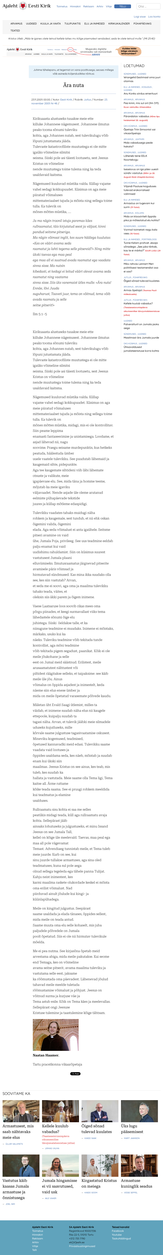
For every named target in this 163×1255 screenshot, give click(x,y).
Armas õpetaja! (133, 290)
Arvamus (16, 23)
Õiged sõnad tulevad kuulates (141, 280)
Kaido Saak (90, 1138)
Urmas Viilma (52, 1148)
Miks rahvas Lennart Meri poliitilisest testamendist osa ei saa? (141, 267)
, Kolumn (139, 213)
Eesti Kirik (39, 6)
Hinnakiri (75, 6)
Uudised (31, 23)
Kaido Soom (91, 1192)
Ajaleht (10, 6)
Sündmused (130, 74)
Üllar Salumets (14, 1144)
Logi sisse (140, 16)
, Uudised (141, 74)
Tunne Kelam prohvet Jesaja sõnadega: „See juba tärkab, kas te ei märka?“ (141, 246)
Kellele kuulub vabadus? (138, 303)
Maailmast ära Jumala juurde (141, 337)
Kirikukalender (119, 23)
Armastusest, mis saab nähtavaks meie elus (18, 1132)
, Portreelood (149, 239)
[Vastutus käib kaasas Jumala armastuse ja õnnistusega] (21, 1175)
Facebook (118, 1230)
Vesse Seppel (131, 1192)
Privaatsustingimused (82, 1246)
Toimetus (62, 6)
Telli (34, 1250)
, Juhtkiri (139, 139)
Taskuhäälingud (121, 1238)
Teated (15, 30)
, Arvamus (139, 99)
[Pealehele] (23, 8)
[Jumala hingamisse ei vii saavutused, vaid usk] (60, 1175)
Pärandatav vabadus (137, 116)
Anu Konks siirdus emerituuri (141, 93)
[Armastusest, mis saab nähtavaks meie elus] (21, 1121)
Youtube (117, 1234)
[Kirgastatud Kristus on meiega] (100, 1175)
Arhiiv (100, 6)
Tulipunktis (72, 23)
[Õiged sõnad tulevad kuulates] (100, 1121)
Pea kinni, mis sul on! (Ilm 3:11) (141, 103)
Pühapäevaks (142, 23)
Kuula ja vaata (50, 23)
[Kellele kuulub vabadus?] (60, 1121)
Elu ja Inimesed (94, 23)
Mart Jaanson (132, 1138)
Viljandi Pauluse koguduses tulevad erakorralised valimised (140, 190)
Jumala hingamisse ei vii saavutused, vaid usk (59, 1186)
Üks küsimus (131, 126)
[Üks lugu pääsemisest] (139, 1121)
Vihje (109, 6)
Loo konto (154, 16)
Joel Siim (10, 1204)
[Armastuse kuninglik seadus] (139, 1175)
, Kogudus (146, 87)
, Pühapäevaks (139, 277)
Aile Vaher (50, 1198)
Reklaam (88, 6)
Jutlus (87, 99)
